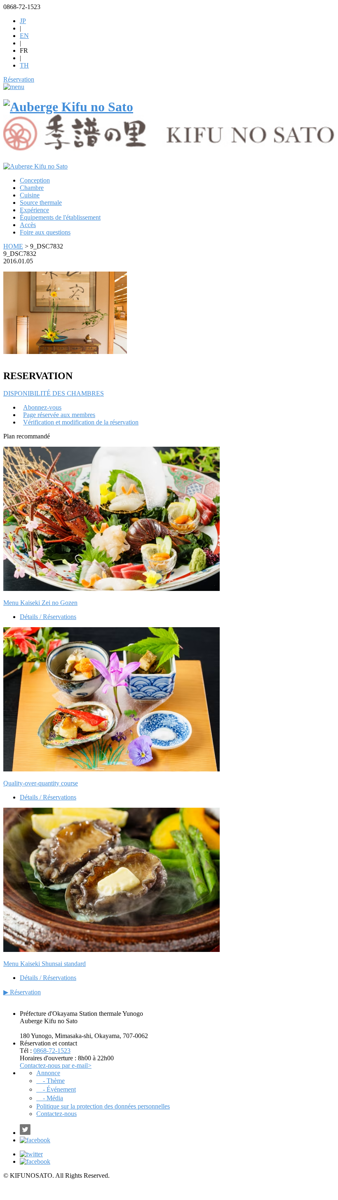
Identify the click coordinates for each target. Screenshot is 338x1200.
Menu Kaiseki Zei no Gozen (40, 602)
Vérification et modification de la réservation (80, 422)
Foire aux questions (45, 232)
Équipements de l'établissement (60, 217)
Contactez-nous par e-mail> (56, 1065)
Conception (35, 180)
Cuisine (30, 195)
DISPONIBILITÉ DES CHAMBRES (53, 393)
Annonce (48, 1072)
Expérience (34, 209)
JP (23, 20)
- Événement (56, 1089)
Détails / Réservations (48, 616)
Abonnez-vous (42, 407)
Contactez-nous (56, 1113)
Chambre (32, 187)
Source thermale (41, 202)
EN (24, 35)
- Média (49, 1098)
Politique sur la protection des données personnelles (103, 1106)
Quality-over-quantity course (40, 783)
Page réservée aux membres (59, 414)
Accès (28, 224)
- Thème (50, 1080)
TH (24, 65)
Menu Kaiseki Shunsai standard (44, 963)
